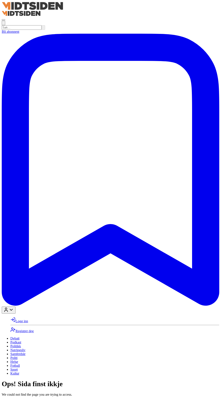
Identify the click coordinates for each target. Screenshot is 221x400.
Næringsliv (17, 350)
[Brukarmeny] (9, 310)
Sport (14, 369)
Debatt (14, 338)
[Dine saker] (110, 304)
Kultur (14, 373)
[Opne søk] (3, 23)
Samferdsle (17, 354)
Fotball (15, 365)
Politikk (15, 346)
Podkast (15, 342)
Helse (14, 362)
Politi (13, 358)
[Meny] (3, 20)
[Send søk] (43, 27)
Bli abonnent (10, 31)
